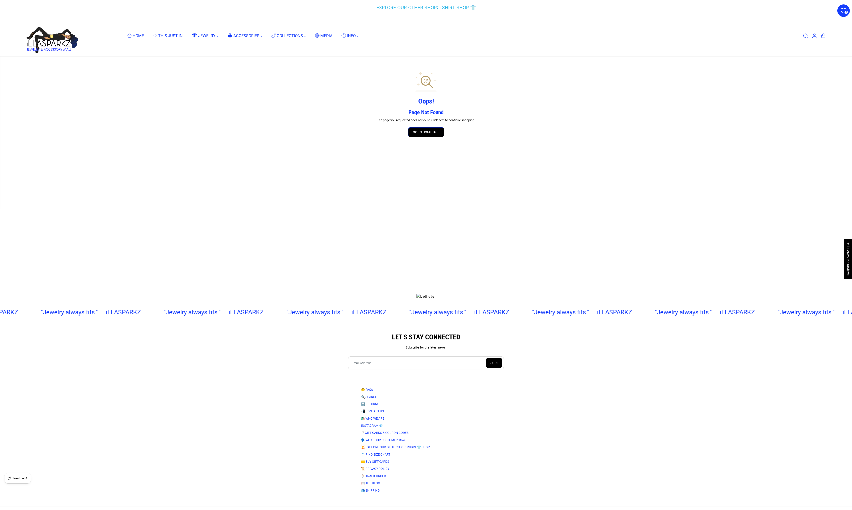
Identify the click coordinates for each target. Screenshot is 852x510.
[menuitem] (135, 36)
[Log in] (814, 36)
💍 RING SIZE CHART (375, 454)
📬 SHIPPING (370, 490)
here (441, 120)
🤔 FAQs (367, 389)
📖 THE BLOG (370, 483)
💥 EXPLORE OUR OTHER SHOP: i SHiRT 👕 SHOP (395, 447)
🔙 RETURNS (370, 404)
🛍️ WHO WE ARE (372, 418)
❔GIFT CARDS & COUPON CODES (384, 432)
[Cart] (823, 36)
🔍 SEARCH (369, 397)
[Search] (806, 36)
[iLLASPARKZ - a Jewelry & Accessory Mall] (51, 35)
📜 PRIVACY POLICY (375, 468)
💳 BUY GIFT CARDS (375, 461)
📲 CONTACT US (372, 411)
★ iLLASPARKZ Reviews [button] (848, 258)
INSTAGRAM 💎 (372, 425)
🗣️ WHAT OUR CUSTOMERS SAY (383, 440)
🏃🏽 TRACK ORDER (373, 476)
